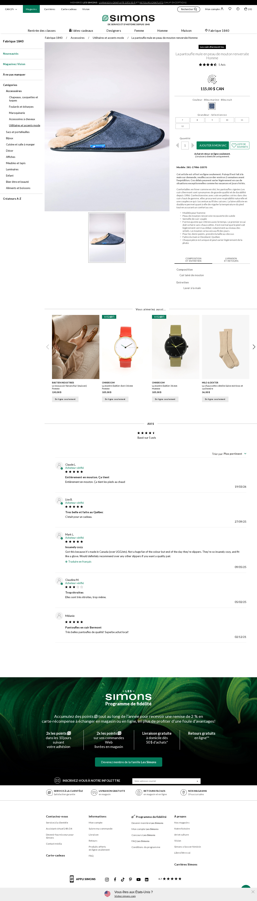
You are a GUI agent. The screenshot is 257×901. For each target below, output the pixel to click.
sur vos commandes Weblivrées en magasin (109, 740)
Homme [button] (162, 30)
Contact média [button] (54, 843)
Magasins (31, 9)
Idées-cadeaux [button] (82, 30)
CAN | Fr (9, 9)
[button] (188, 10)
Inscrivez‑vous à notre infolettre (91, 780)
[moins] (177, 145)
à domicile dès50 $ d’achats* (156, 737)
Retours (93, 840)
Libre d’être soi (182, 852)
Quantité (185, 138)
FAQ (91, 855)
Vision (86, 9)
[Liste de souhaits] (229, 9)
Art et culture (181, 834)
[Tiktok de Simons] (122, 879)
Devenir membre (147, 822)
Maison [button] (186, 30)
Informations (97, 816)
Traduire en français (79, 561)
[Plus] (193, 145)
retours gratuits (151, 2)
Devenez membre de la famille (128, 762)
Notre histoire (182, 828)
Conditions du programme (146, 847)
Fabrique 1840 (13, 41)
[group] (77, 360)
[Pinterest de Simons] (130, 879)
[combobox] (229, 453)
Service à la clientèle (57, 822)
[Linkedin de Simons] (147, 879)
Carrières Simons (186, 864)
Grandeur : (212, 114)
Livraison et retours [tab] (231, 259)
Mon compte (212, 9)
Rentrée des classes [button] (42, 30)
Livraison (94, 834)
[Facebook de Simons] (115, 879)
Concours (143, 835)
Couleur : (212, 99)
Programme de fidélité (128, 703)
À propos (180, 816)
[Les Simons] (128, 695)
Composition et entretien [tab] (193, 259)
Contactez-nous (57, 816)
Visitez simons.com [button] (125, 896)
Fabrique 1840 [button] (218, 30)
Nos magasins (182, 822)
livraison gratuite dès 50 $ (117, 2)
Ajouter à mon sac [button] (213, 145)
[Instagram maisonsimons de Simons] (107, 879)
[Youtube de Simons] (139, 879)
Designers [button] (113, 30)
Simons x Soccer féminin (187, 846)
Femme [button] (139, 30)
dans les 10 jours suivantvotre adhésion (58, 740)
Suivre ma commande (101, 828)
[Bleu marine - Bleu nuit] (211, 106)
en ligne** (201, 735)
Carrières (49, 9)
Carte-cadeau (68, 9)
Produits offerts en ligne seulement (99, 848)
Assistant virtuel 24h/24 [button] (59, 828)
